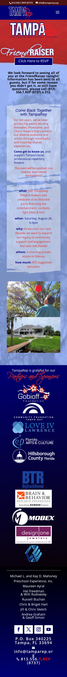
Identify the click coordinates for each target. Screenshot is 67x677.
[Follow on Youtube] (48, 629)
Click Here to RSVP (33, 60)
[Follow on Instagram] (38, 629)
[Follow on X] (28, 629)
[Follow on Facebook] (18, 629)
